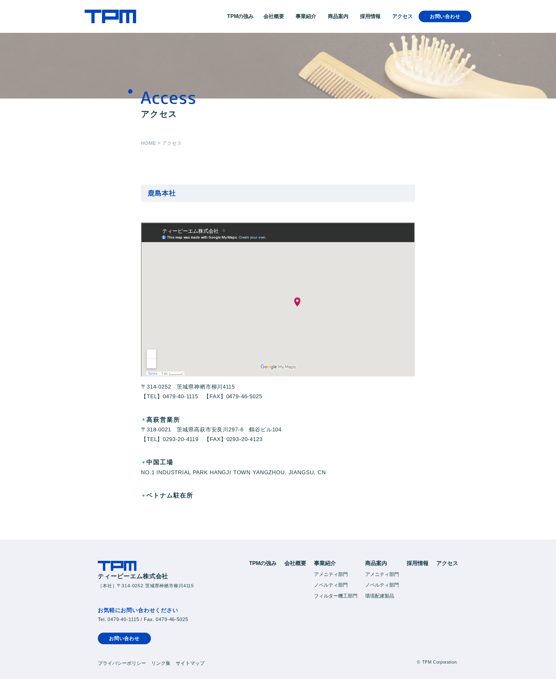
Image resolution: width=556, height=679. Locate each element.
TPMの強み (240, 16)
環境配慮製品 (379, 596)
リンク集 (161, 663)
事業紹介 (306, 16)
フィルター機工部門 (335, 596)
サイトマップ (190, 663)
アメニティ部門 (331, 574)
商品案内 (338, 16)
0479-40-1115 (123, 619)
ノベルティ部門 (331, 585)
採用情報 (370, 16)
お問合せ (445, 16)
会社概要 (274, 16)
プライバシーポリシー (122, 663)
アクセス (402, 16)
